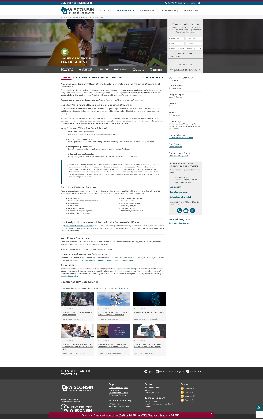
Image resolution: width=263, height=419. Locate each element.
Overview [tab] (66, 77)
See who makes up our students (181, 138)
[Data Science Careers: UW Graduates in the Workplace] (77, 299)
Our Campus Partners (117, 395)
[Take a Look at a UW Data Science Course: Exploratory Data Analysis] (149, 331)
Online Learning (170, 10)
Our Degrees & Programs (118, 388)
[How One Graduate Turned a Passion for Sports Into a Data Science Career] (113, 331)
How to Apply (114, 390)
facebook (188, 388)
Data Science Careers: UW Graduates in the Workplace (77, 313)
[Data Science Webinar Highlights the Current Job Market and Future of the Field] (77, 331)
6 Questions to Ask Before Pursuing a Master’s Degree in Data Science (113, 313)
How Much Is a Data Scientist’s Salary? (149, 312)
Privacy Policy (192, 71)
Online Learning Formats (118, 393)
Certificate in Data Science (179, 223)
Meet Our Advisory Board (178, 156)
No (178, 56)
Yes (172, 56)
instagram (189, 396)
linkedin (188, 392)
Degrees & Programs (125, 10)
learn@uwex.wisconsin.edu (181, 192)
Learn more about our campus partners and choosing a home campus (107, 260)
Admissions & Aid (148, 10)
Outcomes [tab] (131, 77)
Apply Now (87, 415)
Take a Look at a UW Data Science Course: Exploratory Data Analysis (147, 345)
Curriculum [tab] (80, 77)
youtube (188, 400)
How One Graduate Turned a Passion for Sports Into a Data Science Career (113, 345)
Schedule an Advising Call (180, 197)
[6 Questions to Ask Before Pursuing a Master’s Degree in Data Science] (113, 299)
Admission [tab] (116, 77)
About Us (104, 10)
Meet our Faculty (175, 147)
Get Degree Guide (185, 64)
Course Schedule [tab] (98, 77)
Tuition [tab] (143, 77)
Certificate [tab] (156, 77)
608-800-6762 (175, 187)
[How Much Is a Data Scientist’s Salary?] (149, 299)
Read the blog (124, 288)
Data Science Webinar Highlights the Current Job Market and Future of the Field (77, 346)
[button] (189, 3)
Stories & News (191, 10)
